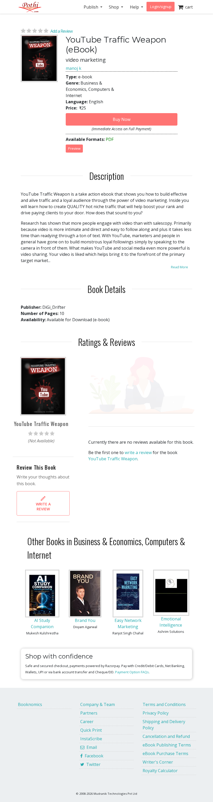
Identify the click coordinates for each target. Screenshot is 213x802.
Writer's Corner (158, 762)
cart (188, 7)
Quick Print (91, 730)
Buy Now (121, 119)
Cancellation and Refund (166, 736)
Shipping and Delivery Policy (164, 725)
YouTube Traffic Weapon (112, 459)
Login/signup (160, 6)
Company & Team (97, 704)
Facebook (93, 756)
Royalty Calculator (160, 770)
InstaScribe (91, 739)
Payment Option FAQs (132, 672)
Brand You (85, 620)
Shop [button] (114, 7)
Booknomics (30, 704)
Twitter (92, 764)
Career (87, 721)
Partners (88, 713)
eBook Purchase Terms (165, 753)
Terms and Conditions (164, 704)
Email (90, 747)
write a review (138, 452)
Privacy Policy (156, 713)
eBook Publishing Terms (167, 745)
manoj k (73, 68)
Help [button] (135, 7)
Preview (74, 148)
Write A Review (43, 506)
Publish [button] (91, 7)
